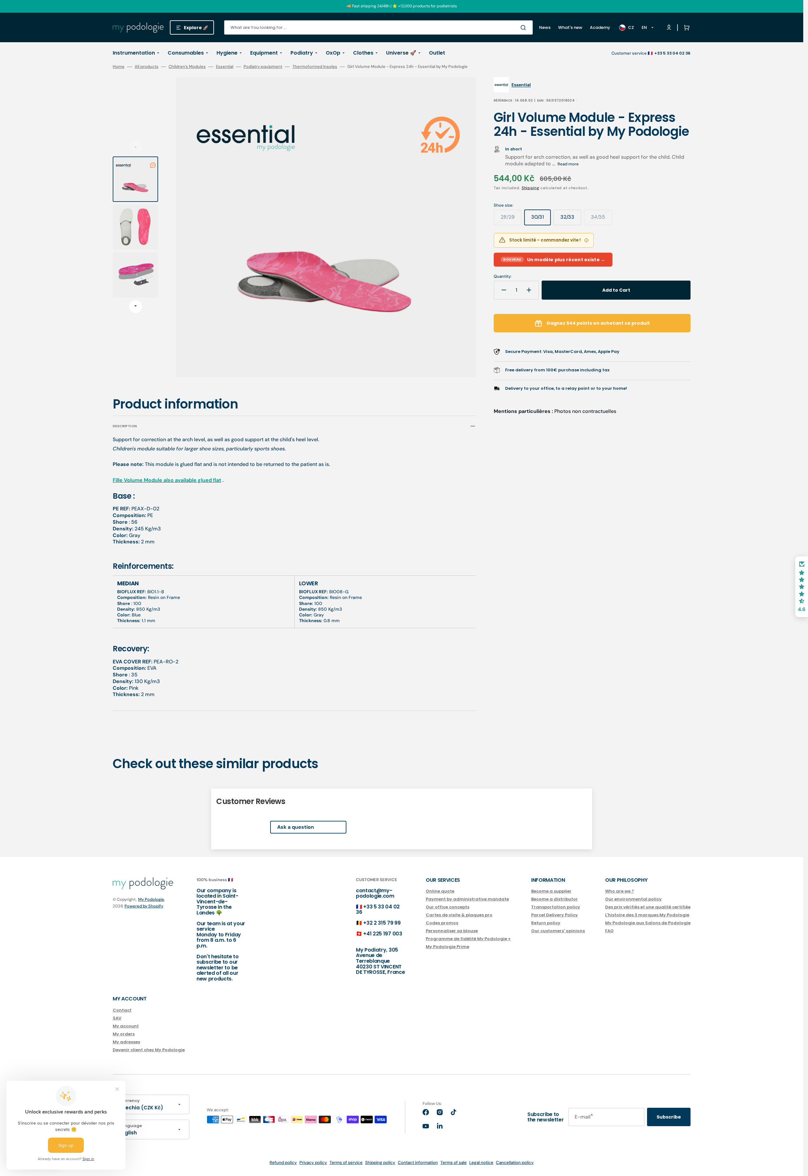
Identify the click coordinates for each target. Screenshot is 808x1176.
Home (118, 66)
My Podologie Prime (447, 947)
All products (146, 66)
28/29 (511, 219)
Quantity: (502, 276)
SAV (117, 1018)
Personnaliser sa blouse (452, 931)
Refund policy (283, 1162)
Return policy (545, 923)
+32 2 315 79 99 (381, 923)
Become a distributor (554, 899)
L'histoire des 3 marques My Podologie (647, 915)
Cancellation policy (515, 1162)
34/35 (601, 219)
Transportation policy (555, 907)
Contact (122, 1010)
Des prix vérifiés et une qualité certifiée (648, 907)
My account (126, 1026)
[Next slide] (135, 306)
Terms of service (346, 1162)
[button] (685, 28)
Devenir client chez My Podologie (149, 1050)
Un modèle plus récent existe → (554, 259)
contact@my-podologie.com (375, 893)
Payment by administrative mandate (467, 899)
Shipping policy (380, 1162)
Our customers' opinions (558, 931)
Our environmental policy (633, 899)
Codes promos (442, 923)
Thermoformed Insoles (314, 66)
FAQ (609, 931)
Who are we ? (619, 891)
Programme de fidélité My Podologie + (468, 939)
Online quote (440, 891)
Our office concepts (447, 907)
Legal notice (481, 1162)
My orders (124, 1034)
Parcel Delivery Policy (554, 915)
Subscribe (669, 1117)
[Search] (524, 28)
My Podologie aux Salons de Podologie (648, 923)
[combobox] (378, 27)
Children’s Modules (187, 66)
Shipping (530, 187)
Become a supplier (551, 891)
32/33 (570, 219)
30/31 (541, 219)
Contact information (418, 1162)
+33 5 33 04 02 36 (378, 909)
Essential (224, 66)
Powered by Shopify (143, 906)
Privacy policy (313, 1162)
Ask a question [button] (295, 827)
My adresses (126, 1042)
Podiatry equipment (263, 66)
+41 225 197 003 (382, 933)
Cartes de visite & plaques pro (459, 915)
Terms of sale (453, 1162)
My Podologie (151, 899)
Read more (568, 164)
